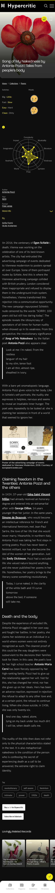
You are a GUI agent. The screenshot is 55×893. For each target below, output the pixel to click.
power (22, 795)
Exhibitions (33, 889)
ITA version (45, 889)
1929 (4, 199)
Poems (23, 83)
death (46, 795)
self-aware (28, 788)
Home (4, 83)
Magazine (21, 889)
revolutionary (10, 788)
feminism (44, 788)
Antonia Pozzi (8, 192)
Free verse (7, 206)
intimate (8, 795)
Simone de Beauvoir (14, 517)
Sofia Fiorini (7, 223)
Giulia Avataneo (9, 226)
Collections (10, 889)
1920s (34, 795)
